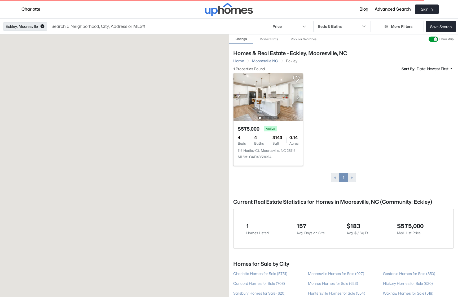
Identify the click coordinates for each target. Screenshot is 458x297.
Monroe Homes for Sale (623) (333, 283)
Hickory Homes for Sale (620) (408, 283)
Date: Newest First (433, 69)
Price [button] (277, 26)
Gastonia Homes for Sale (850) (409, 273)
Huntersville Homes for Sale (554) (336, 293)
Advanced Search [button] (393, 9)
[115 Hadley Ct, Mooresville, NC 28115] (268, 96)
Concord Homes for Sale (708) (259, 283)
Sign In (427, 9)
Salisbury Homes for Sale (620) (259, 293)
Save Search (441, 26)
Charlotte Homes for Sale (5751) (260, 273)
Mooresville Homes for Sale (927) (336, 273)
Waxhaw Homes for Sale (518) (408, 293)
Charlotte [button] (30, 9)
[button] (42, 26)
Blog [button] (363, 9)
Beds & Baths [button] (330, 26)
